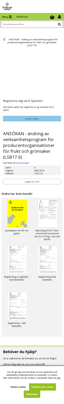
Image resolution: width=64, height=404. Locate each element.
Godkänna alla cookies (42, 387)
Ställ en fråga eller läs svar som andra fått (24, 364)
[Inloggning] (60, 16)
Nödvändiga (32, 394)
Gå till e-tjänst (32, 118)
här (58, 377)
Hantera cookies (18, 387)
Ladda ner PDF (32, 181)
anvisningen (22, 162)
